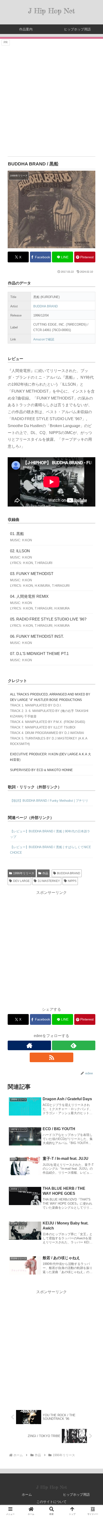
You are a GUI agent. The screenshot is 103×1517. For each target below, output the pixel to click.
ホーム (27, 1494)
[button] (93, 939)
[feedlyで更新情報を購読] (73, 1045)
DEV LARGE (21, 881)
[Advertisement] (51, 97)
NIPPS (72, 881)
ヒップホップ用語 (76, 1494)
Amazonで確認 (43, 339)
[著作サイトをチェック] (29, 1045)
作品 (45, 873)
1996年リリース (23, 873)
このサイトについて (51, 1502)
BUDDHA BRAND (45, 306)
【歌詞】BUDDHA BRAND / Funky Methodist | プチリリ (49, 800)
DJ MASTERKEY (49, 881)
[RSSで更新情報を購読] (51, 1057)
